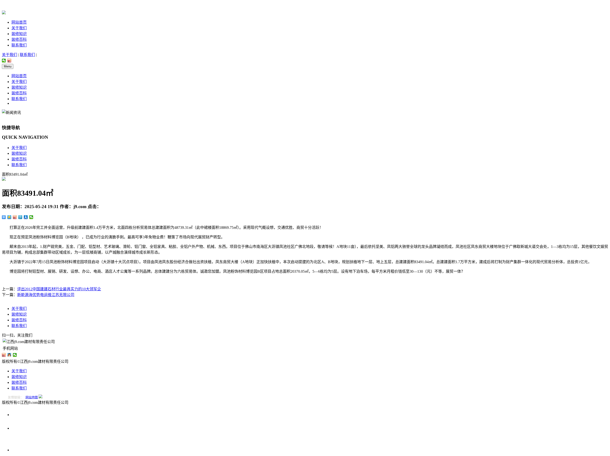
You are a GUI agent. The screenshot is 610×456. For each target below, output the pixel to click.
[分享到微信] (4, 60)
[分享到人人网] (26, 217)
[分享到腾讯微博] (20, 217)
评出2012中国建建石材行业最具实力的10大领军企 (59, 289)
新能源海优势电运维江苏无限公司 (45, 295)
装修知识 (19, 34)
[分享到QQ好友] (9, 355)
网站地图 (31, 397)
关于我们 (19, 28)
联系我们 (19, 45)
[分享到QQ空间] (9, 217)
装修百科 (19, 39)
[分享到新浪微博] (9, 60)
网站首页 (19, 22)
